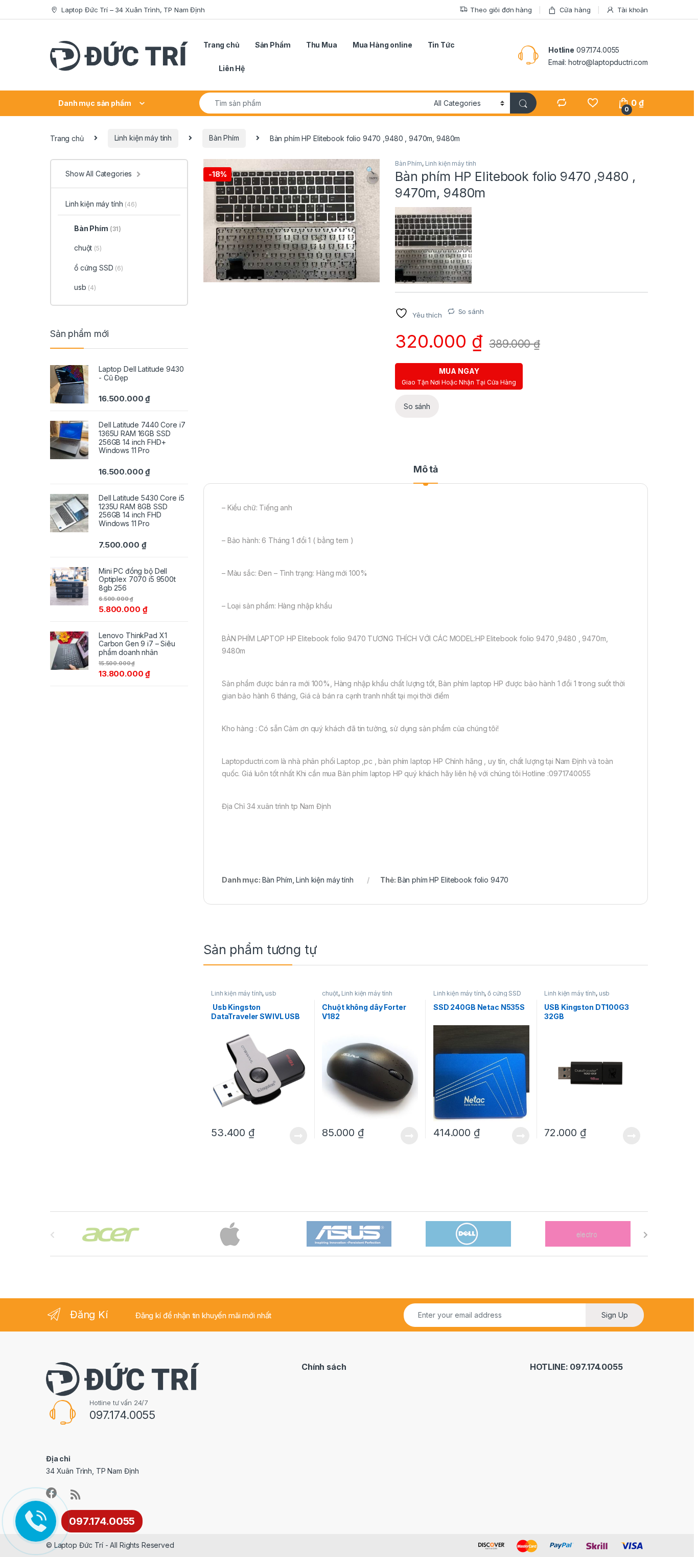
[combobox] (313, 103)
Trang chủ (221, 44)
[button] (370, 170)
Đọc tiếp (298, 1135)
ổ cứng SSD (504, 993)
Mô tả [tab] (425, 470)
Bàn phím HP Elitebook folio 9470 (453, 879)
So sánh (471, 311)
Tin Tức (441, 44)
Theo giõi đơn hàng (500, 10)
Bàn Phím (224, 137)
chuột (330, 993)
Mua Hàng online (382, 44)
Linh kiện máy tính (143, 137)
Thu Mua (321, 44)
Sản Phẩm (273, 44)
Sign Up (614, 1315)
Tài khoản (632, 10)
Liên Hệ (232, 68)
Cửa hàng (575, 10)
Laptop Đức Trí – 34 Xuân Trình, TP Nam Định (133, 10)
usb (270, 993)
